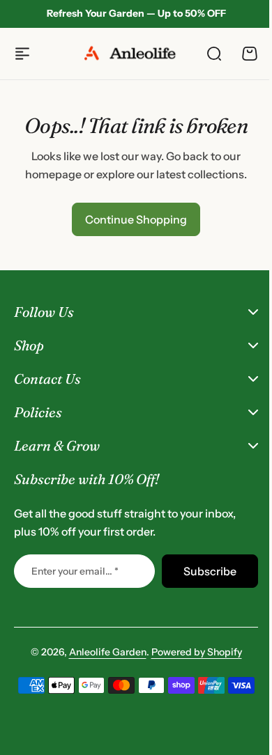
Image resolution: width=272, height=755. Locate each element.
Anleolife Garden (102, 652)
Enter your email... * (75, 571)
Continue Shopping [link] (136, 219)
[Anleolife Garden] (136, 53)
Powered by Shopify (191, 652)
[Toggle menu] (22, 53)
